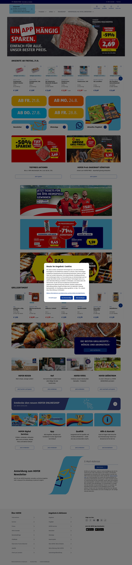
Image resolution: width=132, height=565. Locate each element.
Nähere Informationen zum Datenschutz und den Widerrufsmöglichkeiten (65, 293)
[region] (66, 282)
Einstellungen (53, 298)
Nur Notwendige (66, 298)
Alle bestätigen (80, 298)
